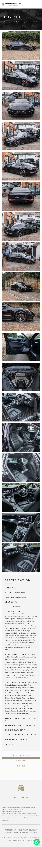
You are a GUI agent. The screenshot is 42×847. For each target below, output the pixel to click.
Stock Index (21, 760)
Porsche (21, 22)
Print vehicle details (22, 755)
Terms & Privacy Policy (19, 840)
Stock (13, 22)
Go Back (21, 766)
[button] (37, 842)
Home (6, 22)
